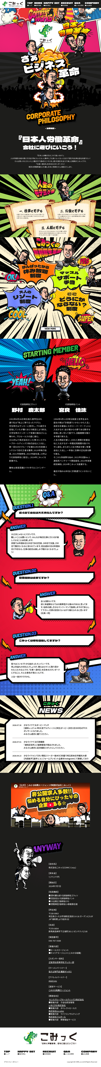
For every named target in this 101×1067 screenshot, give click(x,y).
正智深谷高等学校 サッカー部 (61, 962)
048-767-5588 (55, 940)
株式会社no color (56, 1011)
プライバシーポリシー (11, 1062)
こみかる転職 (74, 952)
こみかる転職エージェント (59, 990)
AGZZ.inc (53, 980)
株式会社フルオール (57, 1016)
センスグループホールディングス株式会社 (66, 999)
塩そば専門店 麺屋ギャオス (60, 971)
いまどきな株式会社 (57, 1005)
